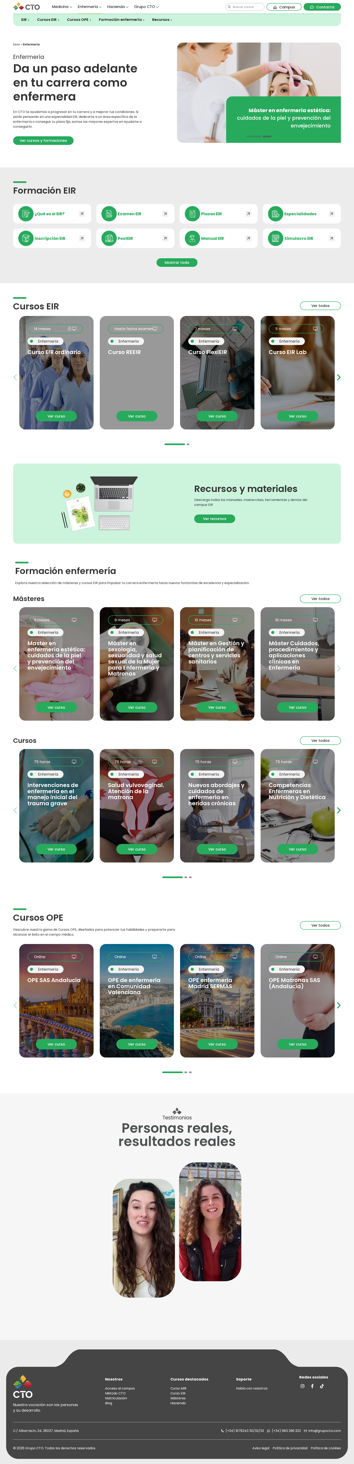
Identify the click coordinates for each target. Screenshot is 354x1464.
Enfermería (88, 6)
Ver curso (56, 416)
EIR (24, 19)
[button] (256, 136)
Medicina (60, 6)
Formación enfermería (120, 19)
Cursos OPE (77, 19)
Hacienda (116, 6)
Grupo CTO (144, 6)
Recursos (160, 19)
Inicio (16, 44)
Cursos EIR (47, 19)
